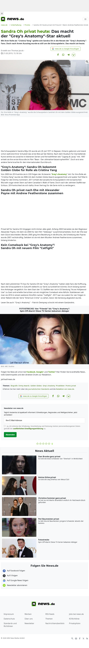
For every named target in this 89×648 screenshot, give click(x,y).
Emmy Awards (24, 386)
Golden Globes (36, 386)
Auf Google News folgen (17, 580)
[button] (66, 49)
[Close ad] (2, 13)
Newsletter (29, 623)
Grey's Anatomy (49, 386)
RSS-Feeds (49, 614)
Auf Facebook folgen (15, 570)
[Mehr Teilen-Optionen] (74, 55)
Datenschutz (9, 618)
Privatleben (60, 386)
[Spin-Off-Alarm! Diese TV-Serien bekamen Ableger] (44, 339)
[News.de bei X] (83, 638)
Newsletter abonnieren (16, 585)
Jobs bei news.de (76, 614)
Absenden (10, 434)
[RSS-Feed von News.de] (87, 638)
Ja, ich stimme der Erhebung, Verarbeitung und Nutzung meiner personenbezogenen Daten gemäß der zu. (42, 427)
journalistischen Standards (38, 389)
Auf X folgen (12, 575)
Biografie (14, 386)
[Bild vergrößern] (87, 62)
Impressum (9, 614)
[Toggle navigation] (85, 19)
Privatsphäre (74, 623)
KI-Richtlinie (74, 618)
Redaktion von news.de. (65, 389)
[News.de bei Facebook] (80, 638)
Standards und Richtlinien (10, 624)
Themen (49, 618)
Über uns (29, 618)
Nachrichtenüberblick (54, 623)
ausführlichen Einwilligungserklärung (28, 428)
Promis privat (71, 386)
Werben (28, 614)
